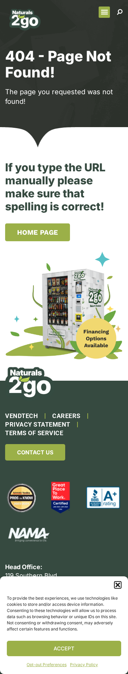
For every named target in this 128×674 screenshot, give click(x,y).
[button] (117, 584)
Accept (64, 648)
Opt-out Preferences (47, 664)
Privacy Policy (84, 664)
